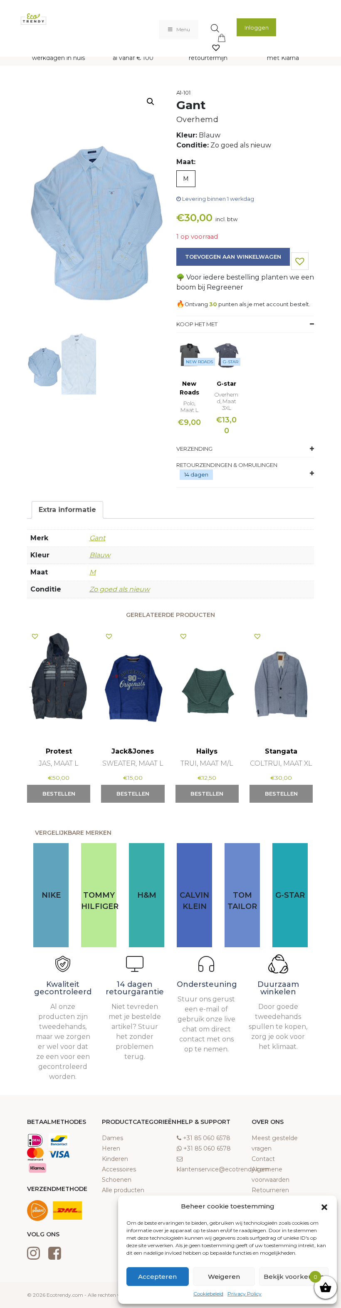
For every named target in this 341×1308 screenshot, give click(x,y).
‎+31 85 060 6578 (206, 1138)
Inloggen (257, 27)
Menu (183, 29)
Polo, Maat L (189, 406)
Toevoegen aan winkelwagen (233, 256)
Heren (111, 1148)
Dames (112, 1138)
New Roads (199, 361)
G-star (230, 361)
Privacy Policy (244, 1294)
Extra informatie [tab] (67, 510)
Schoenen (116, 1179)
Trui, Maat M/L (206, 763)
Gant (97, 538)
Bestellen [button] (58, 793)
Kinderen (115, 1159)
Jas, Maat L (59, 763)
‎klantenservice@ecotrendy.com (223, 1169)
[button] (324, 1206)
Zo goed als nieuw (119, 589)
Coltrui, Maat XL (281, 763)
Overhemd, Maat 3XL (226, 401)
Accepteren (157, 1277)
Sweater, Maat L (132, 763)
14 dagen (196, 474)
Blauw (99, 555)
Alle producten (123, 1190)
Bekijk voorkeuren (294, 1277)
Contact (263, 1159)
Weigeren (224, 1277)
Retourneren (270, 1190)
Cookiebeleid (208, 1294)
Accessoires (119, 1169)
